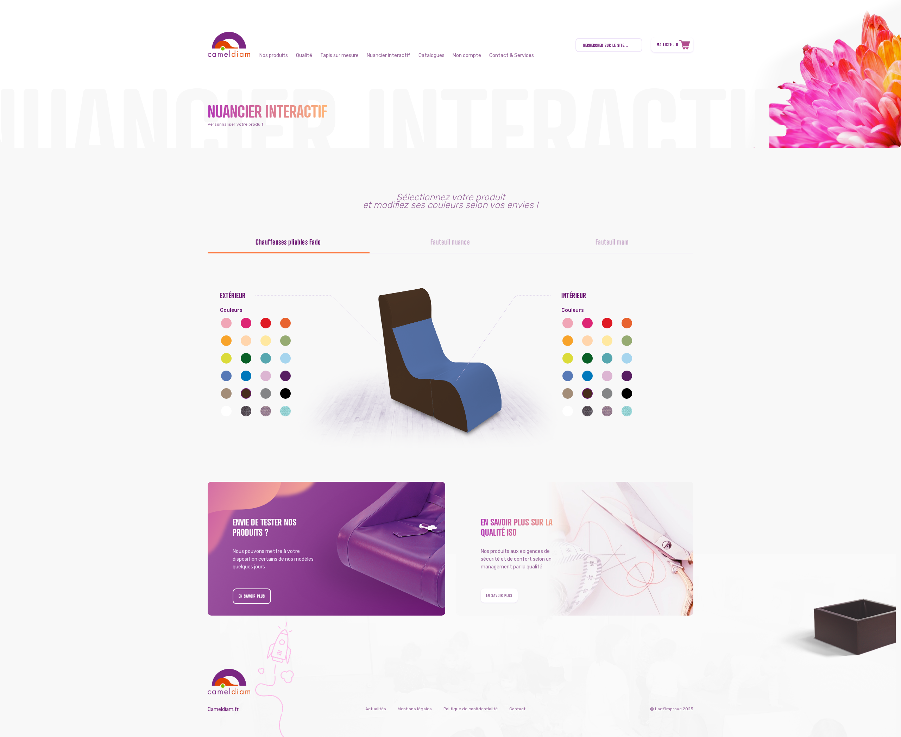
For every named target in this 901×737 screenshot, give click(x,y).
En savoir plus (252, 596)
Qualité (304, 55)
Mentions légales (415, 708)
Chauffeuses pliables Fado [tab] (288, 242)
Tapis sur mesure (339, 55)
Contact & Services (511, 55)
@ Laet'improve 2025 (671, 708)
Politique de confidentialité (470, 708)
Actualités (375, 708)
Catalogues (431, 55)
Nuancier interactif (388, 55)
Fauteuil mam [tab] (612, 242)
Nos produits (273, 55)
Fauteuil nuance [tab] (450, 242)
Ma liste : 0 (667, 44)
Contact (517, 708)
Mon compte (467, 55)
